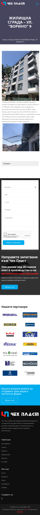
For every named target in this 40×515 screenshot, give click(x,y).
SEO (26, 509)
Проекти (4, 458)
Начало (4, 40)
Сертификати (6, 444)
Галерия (4, 487)
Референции (5, 454)
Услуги (3, 480)
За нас (3, 473)
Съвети (3, 447)
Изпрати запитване (13, 242)
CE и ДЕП (4, 462)
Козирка (6, 163)
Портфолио (5, 484)
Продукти (4, 477)
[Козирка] (21, 137)
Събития (4, 451)
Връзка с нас (9, 287)
